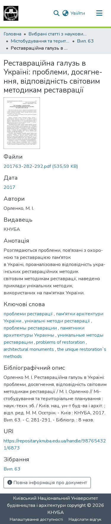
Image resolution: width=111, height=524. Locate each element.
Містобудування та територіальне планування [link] (40, 41)
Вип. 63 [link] (85, 41)
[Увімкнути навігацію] (99, 13)
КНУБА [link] (55, 512)
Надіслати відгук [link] (85, 519)
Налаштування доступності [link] (36, 519)
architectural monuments (29, 349)
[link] (55, 166)
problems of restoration (61, 342)
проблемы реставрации (31, 328)
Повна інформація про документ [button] (49, 482)
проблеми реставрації (29, 314)
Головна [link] (12, 34)
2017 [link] (9, 187)
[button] (11, 13)
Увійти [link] (77, 13)
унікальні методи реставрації (58, 321)
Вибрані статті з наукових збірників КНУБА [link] (58, 34)
